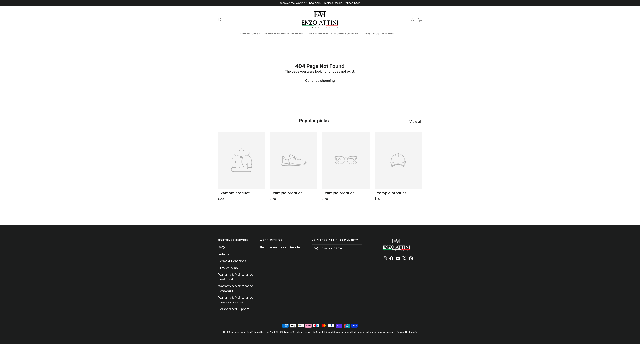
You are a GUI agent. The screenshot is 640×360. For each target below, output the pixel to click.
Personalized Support (233, 309)
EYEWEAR (298, 33)
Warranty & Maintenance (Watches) (235, 277)
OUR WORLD (389, 33)
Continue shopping (320, 81)
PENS (367, 33)
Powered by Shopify (407, 332)
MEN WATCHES (249, 33)
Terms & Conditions (232, 261)
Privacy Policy (228, 268)
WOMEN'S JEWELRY (346, 33)
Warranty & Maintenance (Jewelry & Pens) (235, 300)
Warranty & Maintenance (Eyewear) (235, 288)
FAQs (222, 247)
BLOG (376, 33)
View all (416, 122)
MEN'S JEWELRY (319, 33)
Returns (223, 254)
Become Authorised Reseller (280, 247)
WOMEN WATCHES (275, 33)
